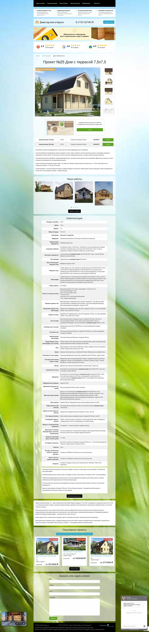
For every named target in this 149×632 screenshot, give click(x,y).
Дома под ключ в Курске (51, 22)
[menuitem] (40, 3)
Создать (90, 129)
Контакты (97, 3)
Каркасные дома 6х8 (76, 534)
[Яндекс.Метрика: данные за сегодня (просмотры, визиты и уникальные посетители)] (110, 625)
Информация (86, 3)
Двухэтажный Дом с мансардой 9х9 (101, 556)
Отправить (53, 618)
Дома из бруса (40, 3)
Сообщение (52, 597)
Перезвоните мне (108, 22)
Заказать (108, 139)
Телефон (51, 585)
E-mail (50, 591)
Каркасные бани (75, 3)
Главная (37, 56)
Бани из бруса (64, 3)
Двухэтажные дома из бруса (63, 534)
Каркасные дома (52, 3)
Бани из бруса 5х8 (88, 534)
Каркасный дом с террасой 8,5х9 (72, 551)
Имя (50, 579)
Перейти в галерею (74, 211)
